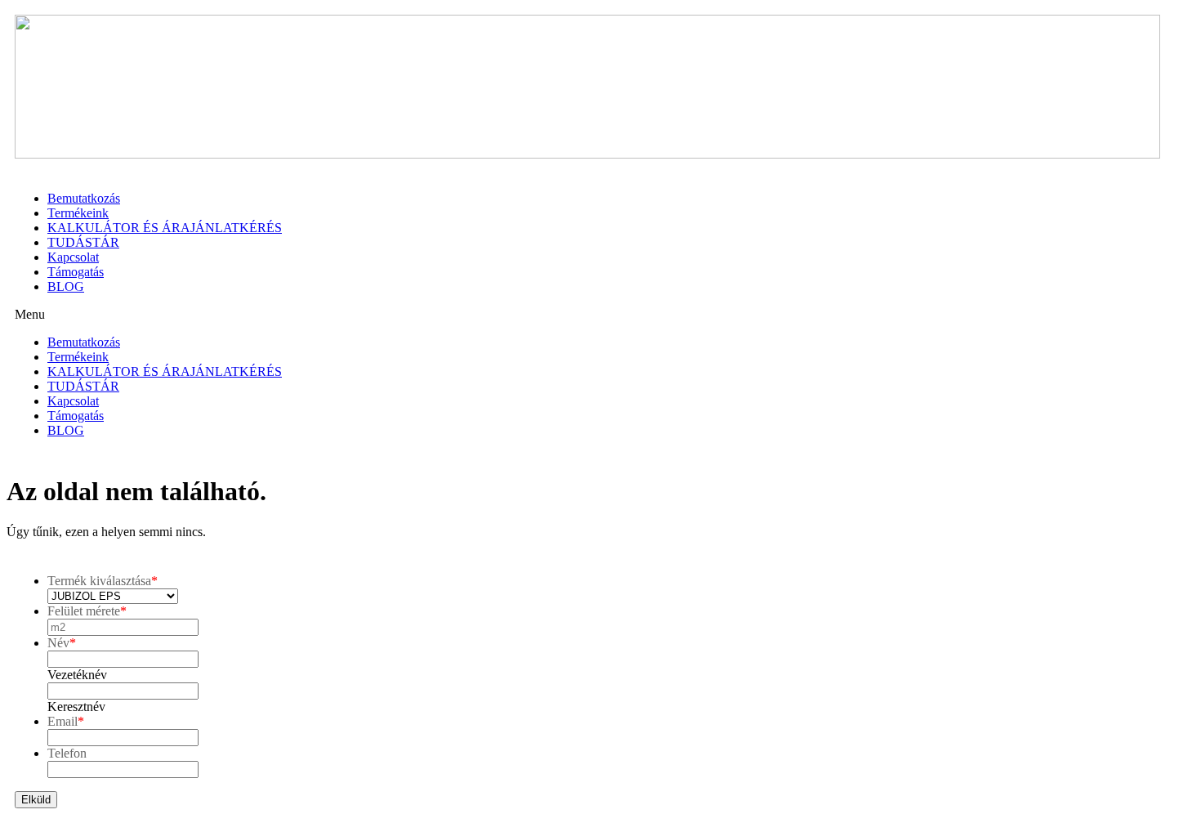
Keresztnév (76, 706)
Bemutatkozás (83, 198)
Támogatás (75, 272)
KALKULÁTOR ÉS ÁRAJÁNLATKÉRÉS (164, 228)
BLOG (65, 286)
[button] (600, 314)
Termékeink (78, 213)
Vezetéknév (77, 675)
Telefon (67, 753)
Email (65, 721)
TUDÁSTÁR (83, 242)
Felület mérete (87, 611)
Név (61, 643)
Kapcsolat (73, 257)
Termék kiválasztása (102, 581)
